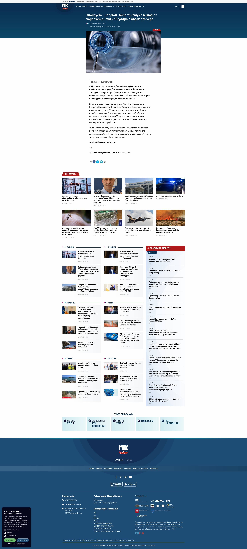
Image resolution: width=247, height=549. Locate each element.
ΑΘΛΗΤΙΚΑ (112, 359)
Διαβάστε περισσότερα (18, 526)
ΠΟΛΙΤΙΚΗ (112, 247)
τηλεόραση (80, 1)
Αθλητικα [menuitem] (137, 6)
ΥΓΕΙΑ (110, 303)
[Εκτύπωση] (104, 162)
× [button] (29, 509)
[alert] (16, 527)
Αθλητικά (127, 468)
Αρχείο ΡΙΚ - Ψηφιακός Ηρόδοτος (105, 503)
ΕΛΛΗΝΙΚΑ (119, 460)
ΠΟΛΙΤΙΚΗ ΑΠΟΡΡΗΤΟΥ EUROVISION (124, 540)
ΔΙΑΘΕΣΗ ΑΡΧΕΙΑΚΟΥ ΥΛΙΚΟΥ (105, 540)
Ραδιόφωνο (118, 468)
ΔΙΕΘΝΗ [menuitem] (130, 6)
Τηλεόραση (108, 468)
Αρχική (91, 468)
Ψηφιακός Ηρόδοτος (140, 468)
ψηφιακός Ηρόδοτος (110, 1)
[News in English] (172, 424)
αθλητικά (98, 1)
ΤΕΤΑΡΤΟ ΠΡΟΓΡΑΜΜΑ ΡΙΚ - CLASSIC (107, 531)
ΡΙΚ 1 (95, 513)
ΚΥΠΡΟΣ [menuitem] (84, 6)
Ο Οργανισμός (98, 500)
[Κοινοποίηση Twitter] (97, 161)
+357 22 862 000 (71, 500)
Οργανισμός (154, 468)
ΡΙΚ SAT (96, 521)
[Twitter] (120, 477)
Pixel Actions (145, 545)
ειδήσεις (72, 1)
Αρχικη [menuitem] (78, 6)
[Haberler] (147, 424)
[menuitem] (143, 7)
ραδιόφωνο (89, 1)
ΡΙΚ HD (96, 518)
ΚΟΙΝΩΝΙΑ (156, 30)
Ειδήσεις (99, 468)
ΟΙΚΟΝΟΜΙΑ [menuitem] (108, 6)
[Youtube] (130, 477)
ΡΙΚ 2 (95, 516)
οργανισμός (129, 1)
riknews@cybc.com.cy (73, 504)
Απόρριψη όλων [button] (22, 540)
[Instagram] (125, 477)
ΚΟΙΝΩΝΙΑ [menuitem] (92, 6)
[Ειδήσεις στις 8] (74, 424)
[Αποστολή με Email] (101, 161)
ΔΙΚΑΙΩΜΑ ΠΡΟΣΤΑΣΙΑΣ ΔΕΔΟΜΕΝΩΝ (72, 540)
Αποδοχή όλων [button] (9, 540)
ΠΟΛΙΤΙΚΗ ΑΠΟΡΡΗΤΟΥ (90, 540)
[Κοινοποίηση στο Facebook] (94, 161)
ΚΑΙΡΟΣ (151, 316)
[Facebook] (116, 477)
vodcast (121, 1)
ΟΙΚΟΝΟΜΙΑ (71, 303)
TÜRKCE (129, 460)
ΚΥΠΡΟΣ (151, 256)
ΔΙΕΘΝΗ (69, 359)
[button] (5, 530)
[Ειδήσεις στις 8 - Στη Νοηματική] (98, 424)
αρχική (65, 1)
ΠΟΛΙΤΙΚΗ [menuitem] (99, 6)
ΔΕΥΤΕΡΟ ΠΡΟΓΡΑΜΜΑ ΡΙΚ (103, 526)
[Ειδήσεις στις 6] (123, 424)
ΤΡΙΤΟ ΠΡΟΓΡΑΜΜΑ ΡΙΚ (102, 529)
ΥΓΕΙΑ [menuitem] (115, 6)
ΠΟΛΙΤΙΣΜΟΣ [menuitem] (122, 6)
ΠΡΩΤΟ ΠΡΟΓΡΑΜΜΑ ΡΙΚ (103, 523)
